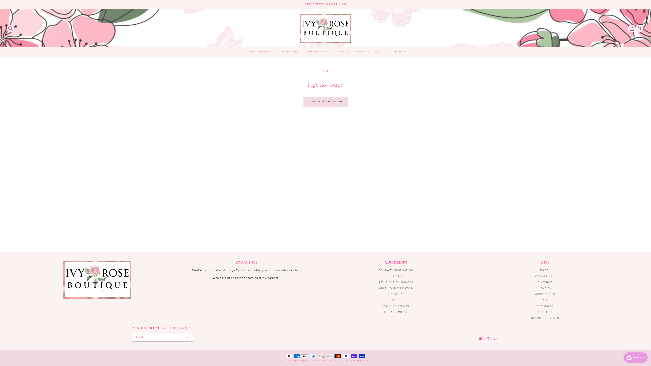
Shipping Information (395, 288)
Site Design (329, 360)
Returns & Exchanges (396, 282)
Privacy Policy (396, 312)
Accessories (545, 294)
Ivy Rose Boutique (305, 360)
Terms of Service (396, 306)
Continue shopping (326, 101)
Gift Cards (545, 306)
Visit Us (396, 276)
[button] (10, 28)
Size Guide (396, 294)
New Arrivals (545, 276)
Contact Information (395, 270)
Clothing (545, 282)
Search (545, 270)
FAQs (396, 300)
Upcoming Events (545, 318)
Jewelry (545, 288)
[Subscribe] (187, 338)
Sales (545, 300)
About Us (545, 312)
